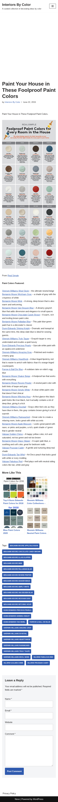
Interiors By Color (12, 102)
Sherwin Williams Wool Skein (16, 657)
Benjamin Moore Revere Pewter (17, 383)
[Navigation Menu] (52, 6)
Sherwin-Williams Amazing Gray (17, 352)
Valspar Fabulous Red (12, 461)
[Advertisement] (29, 50)
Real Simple (13, 275)
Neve (17, 799)
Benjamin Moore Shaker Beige (16, 376)
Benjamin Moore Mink (12, 301)
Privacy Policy (9, 793)
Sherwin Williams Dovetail (14, 407)
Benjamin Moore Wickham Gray (17, 294)
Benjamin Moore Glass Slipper (16, 441)
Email (8, 710)
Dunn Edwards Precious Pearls (16, 345)
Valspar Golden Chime (12, 434)
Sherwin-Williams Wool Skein (15, 291)
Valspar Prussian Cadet (13, 448)
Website (8, 722)
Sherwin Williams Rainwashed (16, 417)
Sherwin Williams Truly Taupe (15, 338)
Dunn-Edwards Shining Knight (16, 328)
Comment (10, 734)
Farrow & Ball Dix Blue (12, 369)
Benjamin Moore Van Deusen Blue (18, 308)
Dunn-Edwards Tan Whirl (13, 454)
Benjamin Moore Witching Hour (16, 396)
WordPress (38, 799)
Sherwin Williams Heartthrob (15, 359)
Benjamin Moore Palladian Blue (16, 321)
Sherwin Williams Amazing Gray (17, 628)
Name (8, 699)
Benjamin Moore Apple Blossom (17, 424)
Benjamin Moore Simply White (16, 390)
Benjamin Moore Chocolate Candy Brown (21, 315)
